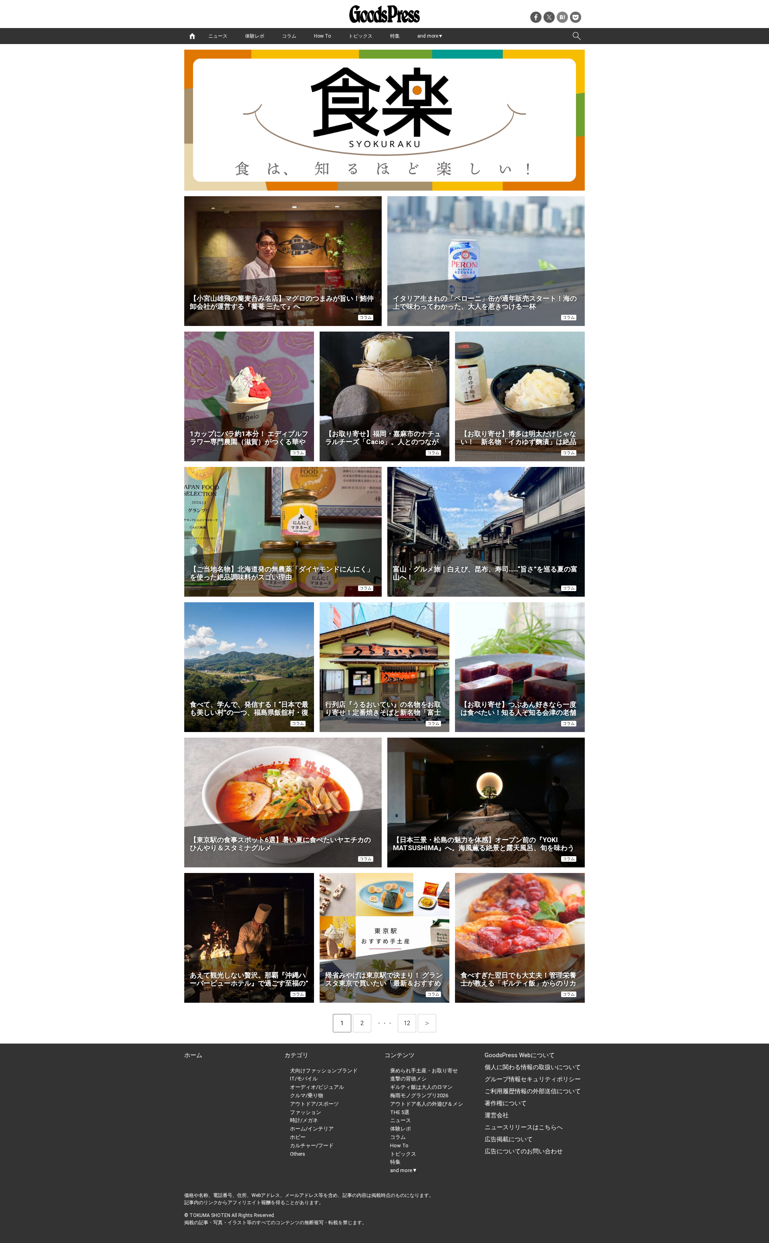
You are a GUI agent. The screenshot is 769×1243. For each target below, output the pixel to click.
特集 (395, 36)
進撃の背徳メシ (408, 1079)
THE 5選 (399, 1112)
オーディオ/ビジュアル (317, 1087)
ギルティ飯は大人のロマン (421, 1087)
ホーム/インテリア (312, 1129)
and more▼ (430, 36)
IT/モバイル (304, 1079)
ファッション (305, 1112)
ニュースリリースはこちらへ (524, 1127)
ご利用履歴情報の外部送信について (533, 1091)
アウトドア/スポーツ (314, 1104)
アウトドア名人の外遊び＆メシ (426, 1104)
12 (410, 1023)
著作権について (506, 1103)
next (427, 1023)
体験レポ (254, 36)
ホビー (298, 1137)
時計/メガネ (304, 1120)
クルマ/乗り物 (306, 1095)
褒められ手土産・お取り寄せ (424, 1071)
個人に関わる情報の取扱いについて (533, 1067)
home (192, 36)
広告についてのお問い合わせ (524, 1151)
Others (297, 1154)
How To (322, 36)
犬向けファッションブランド (324, 1071)
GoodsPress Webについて (520, 1055)
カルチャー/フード (312, 1145)
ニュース (217, 36)
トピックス (360, 36)
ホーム (193, 1055)
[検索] (577, 36)
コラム (289, 36)
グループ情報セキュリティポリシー (533, 1079)
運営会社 (497, 1115)
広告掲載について (509, 1139)
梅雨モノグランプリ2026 (419, 1095)
